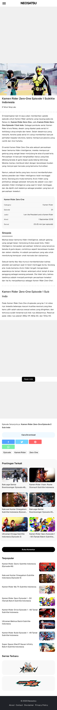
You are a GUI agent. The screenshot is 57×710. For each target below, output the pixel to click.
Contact (19, 705)
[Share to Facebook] (8, 442)
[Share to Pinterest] (35, 442)
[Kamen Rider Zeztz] (28, 683)
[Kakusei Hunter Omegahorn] (28, 667)
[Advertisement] (28, 35)
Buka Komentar (28, 549)
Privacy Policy (41, 705)
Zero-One (34, 452)
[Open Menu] (4, 3)
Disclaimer (29, 705)
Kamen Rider (48, 205)
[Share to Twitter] (21, 442)
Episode (7, 452)
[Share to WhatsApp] (8, 447)
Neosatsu (29, 3)
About (12, 705)
